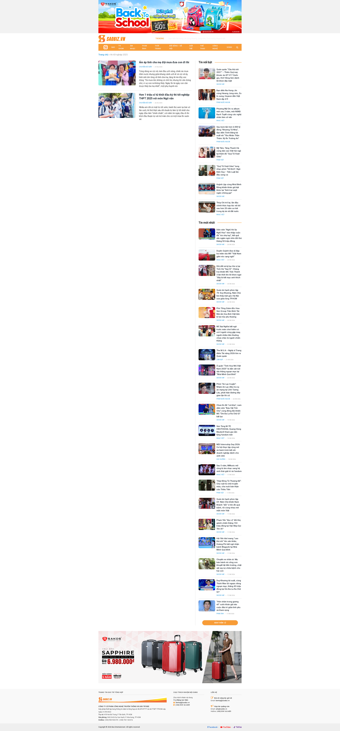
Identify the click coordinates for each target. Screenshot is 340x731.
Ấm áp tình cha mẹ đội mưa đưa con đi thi (164, 62)
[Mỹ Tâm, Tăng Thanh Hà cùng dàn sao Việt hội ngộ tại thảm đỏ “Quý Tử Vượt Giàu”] (207, 152)
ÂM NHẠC (132, 47)
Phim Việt (220, 160)
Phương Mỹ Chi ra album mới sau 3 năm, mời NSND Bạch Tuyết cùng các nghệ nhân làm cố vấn (228, 113)
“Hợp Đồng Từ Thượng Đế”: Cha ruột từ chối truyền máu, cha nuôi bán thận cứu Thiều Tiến (228, 485)
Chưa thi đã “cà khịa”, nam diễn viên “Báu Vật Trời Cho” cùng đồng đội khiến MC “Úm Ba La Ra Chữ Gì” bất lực (228, 411)
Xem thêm (219, 623)
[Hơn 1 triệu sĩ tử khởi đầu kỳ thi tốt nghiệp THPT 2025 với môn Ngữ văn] (117, 105)
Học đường (220, 459)
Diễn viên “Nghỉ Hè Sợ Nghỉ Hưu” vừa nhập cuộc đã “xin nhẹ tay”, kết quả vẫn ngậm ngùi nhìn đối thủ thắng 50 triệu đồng (229, 235)
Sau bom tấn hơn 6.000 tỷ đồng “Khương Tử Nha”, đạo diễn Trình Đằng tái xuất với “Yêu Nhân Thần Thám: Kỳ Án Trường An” (228, 133)
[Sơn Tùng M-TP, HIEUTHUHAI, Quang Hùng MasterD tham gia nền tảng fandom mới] (207, 430)
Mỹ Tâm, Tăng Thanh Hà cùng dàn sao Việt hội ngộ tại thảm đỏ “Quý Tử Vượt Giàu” (228, 152)
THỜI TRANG (158, 47)
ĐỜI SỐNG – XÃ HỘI (175, 47)
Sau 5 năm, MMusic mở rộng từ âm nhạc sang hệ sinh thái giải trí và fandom (229, 468)
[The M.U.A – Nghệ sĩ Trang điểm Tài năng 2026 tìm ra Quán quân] (207, 354)
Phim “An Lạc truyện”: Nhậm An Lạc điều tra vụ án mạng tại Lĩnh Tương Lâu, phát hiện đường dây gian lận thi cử (228, 390)
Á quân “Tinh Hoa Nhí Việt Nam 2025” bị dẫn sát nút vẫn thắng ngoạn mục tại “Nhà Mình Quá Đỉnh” (228, 370)
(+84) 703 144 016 (126, 720)
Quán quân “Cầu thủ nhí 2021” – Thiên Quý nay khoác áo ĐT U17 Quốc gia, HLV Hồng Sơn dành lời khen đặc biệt (227, 75)
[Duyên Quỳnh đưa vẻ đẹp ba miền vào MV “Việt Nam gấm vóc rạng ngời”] (207, 255)
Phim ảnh (220, 614)
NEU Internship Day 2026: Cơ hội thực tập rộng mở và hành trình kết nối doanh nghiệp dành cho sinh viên (228, 450)
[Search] (237, 47)
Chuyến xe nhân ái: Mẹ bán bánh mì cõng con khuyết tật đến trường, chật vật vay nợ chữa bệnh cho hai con (228, 565)
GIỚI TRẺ (191, 47)
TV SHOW (121, 47)
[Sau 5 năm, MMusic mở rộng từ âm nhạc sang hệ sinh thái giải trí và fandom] (207, 469)
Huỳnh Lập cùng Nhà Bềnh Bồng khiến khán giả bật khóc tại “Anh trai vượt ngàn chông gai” (228, 188)
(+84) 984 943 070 (111, 720)
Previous (102, 16)
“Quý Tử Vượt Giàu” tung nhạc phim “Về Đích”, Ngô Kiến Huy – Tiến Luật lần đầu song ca (228, 170)
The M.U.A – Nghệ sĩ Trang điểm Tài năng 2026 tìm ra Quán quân (228, 353)
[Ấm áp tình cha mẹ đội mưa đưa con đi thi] (117, 73)
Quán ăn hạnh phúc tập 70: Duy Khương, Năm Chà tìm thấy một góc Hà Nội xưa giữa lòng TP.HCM (228, 294)
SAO (113, 47)
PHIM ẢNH (144, 47)
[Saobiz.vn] (111, 39)
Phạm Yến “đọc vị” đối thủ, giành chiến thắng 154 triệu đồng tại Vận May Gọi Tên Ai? (228, 524)
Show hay (220, 84)
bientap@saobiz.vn (183, 703)
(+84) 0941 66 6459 (182, 705)
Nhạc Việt (220, 121)
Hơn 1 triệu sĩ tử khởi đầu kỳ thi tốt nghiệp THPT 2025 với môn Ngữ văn (164, 96)
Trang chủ (103, 54)
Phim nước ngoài (223, 102)
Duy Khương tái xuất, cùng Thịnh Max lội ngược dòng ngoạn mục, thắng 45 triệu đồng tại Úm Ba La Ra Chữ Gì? (228, 586)
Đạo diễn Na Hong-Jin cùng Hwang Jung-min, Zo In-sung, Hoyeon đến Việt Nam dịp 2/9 (198, 38)
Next (238, 16)
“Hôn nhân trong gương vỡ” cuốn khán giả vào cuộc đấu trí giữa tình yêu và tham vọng (228, 605)
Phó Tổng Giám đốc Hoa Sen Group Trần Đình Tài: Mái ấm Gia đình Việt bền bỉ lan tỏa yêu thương (228, 312)
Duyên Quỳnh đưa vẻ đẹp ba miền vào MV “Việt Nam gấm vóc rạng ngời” (228, 254)
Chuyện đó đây (145, 67)
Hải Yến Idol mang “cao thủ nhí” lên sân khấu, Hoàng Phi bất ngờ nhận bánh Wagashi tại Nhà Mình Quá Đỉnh (227, 544)
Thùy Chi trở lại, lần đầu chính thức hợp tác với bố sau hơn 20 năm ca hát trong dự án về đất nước (228, 206)
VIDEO (229, 47)
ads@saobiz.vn (221, 709)
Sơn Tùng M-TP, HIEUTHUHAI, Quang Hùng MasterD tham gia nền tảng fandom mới (228, 430)
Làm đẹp (219, 360)
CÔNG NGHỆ (215, 47)
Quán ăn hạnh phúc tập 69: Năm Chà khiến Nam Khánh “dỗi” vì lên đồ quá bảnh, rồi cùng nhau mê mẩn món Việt (228, 505)
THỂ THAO (202, 47)
